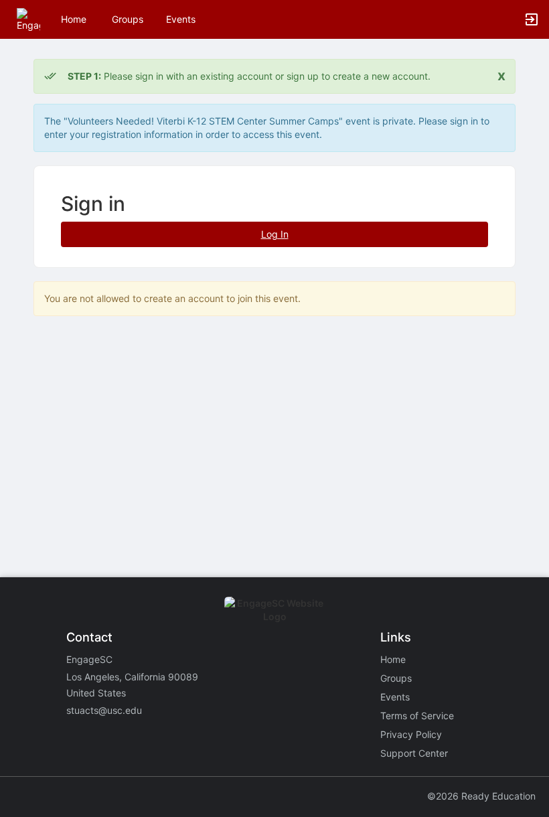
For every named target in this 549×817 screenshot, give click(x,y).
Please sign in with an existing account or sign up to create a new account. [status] (249, 76)
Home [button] (73, 19)
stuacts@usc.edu (104, 710)
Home (393, 659)
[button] (28, 18)
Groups (127, 19)
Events (180, 19)
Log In (275, 234)
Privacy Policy (411, 734)
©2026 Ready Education (481, 796)
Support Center (414, 753)
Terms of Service (417, 715)
